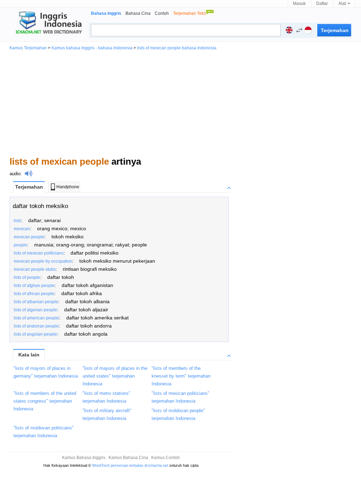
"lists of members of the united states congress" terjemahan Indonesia (44, 401)
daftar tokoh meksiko (40, 206)
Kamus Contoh (165, 457)
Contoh (162, 13)
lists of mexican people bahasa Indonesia (176, 47)
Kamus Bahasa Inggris (83, 457)
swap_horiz (299, 30)
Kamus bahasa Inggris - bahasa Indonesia (92, 47)
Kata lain (28, 354)
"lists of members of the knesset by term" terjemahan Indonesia (181, 376)
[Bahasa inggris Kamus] (48, 23)
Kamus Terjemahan (28, 47)
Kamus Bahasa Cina (128, 457)
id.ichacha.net (156, 465)
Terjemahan (29, 187)
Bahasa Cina (138, 13)
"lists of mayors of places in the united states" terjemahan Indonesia (114, 376)
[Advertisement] (180, 103)
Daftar (322, 3)
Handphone (67, 186)
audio (15, 173)
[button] (297, 31)
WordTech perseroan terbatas (117, 465)
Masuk (299, 3)
